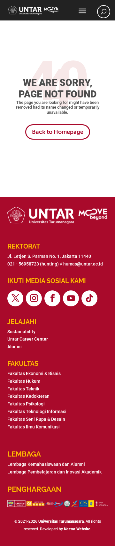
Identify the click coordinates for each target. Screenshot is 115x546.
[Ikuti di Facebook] (52, 298)
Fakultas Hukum (23, 381)
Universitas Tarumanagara (61, 521)
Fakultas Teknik (23, 388)
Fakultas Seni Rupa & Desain (36, 419)
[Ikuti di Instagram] (34, 298)
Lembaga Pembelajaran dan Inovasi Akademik (54, 471)
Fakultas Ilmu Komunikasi (33, 426)
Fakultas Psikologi (26, 403)
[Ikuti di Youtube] (71, 298)
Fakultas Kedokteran (28, 396)
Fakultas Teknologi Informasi (36, 411)
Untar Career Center (27, 339)
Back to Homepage (57, 131)
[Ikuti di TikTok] (89, 298)
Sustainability (21, 331)
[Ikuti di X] (15, 298)
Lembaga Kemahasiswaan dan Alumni (46, 464)
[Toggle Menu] (82, 11)
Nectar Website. (78, 529)
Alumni (14, 346)
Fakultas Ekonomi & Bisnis (34, 373)
